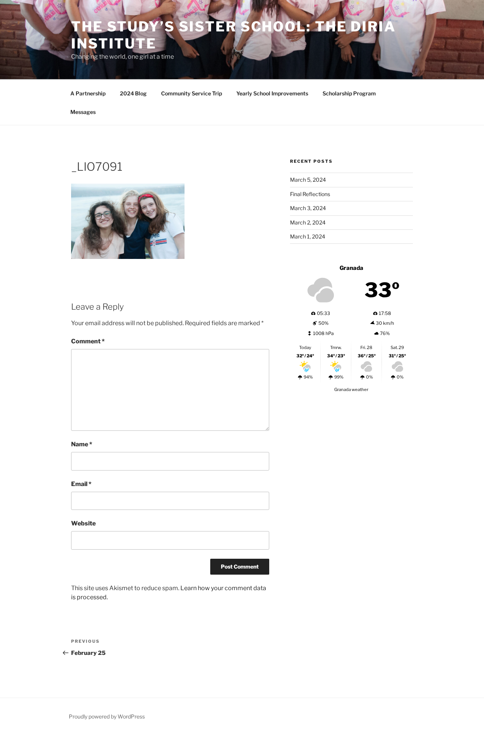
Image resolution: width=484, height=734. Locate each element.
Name (81, 444)
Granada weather (351, 389)
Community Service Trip (191, 93)
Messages (83, 112)
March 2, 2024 (308, 222)
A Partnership (87, 93)
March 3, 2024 (308, 208)
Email (81, 484)
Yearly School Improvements (272, 93)
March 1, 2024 (307, 236)
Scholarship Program (349, 93)
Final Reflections (310, 194)
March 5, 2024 (308, 179)
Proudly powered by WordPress (107, 716)
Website (83, 523)
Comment (88, 341)
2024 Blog (133, 93)
